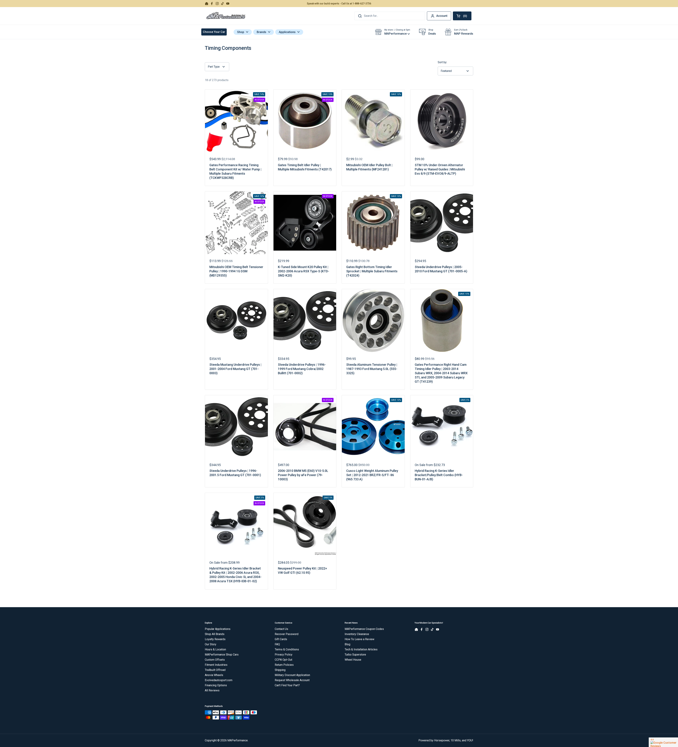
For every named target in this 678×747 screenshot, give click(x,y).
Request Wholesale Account (292, 680)
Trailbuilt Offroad (215, 670)
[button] (462, 15)
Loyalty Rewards (215, 639)
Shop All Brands (214, 634)
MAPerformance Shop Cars (222, 654)
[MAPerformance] (226, 16)
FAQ (277, 644)
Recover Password (286, 634)
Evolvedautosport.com (218, 680)
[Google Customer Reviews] (663, 742)
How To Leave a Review (359, 639)
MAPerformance (237, 740)
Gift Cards (281, 639)
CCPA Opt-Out (283, 659)
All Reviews (212, 690)
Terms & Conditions (287, 649)
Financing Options (216, 685)
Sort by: (442, 62)
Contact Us (281, 629)
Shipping (280, 670)
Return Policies (284, 664)
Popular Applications (217, 629)
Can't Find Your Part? (287, 685)
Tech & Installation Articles (361, 649)
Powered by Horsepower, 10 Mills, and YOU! (445, 740)
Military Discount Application (292, 675)
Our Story (210, 644)
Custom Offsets (215, 659)
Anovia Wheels (214, 675)
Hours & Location (215, 649)
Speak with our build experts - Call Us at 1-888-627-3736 (339, 3)
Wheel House (353, 659)
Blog (347, 644)
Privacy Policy (283, 654)
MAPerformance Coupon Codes (364, 629)
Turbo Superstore (355, 654)
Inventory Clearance (357, 634)
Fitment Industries (216, 664)
